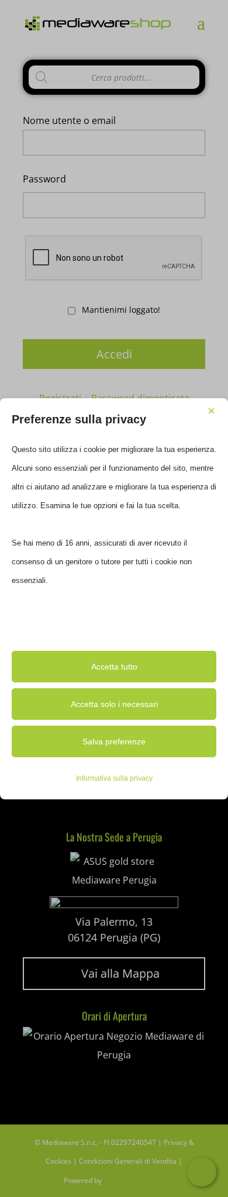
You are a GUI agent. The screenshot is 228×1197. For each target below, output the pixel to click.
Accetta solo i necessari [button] (114, 704)
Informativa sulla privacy (114, 778)
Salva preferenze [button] (114, 741)
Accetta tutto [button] (114, 666)
